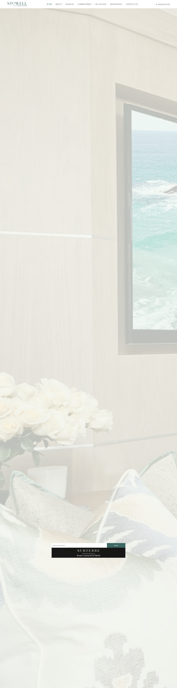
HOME (49, 4)
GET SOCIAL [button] (100, 4)
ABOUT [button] (58, 4)
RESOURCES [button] (116, 4)
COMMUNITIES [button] (84, 4)
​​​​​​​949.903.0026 (164, 4)
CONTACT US (132, 4)
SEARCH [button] (69, 4)
